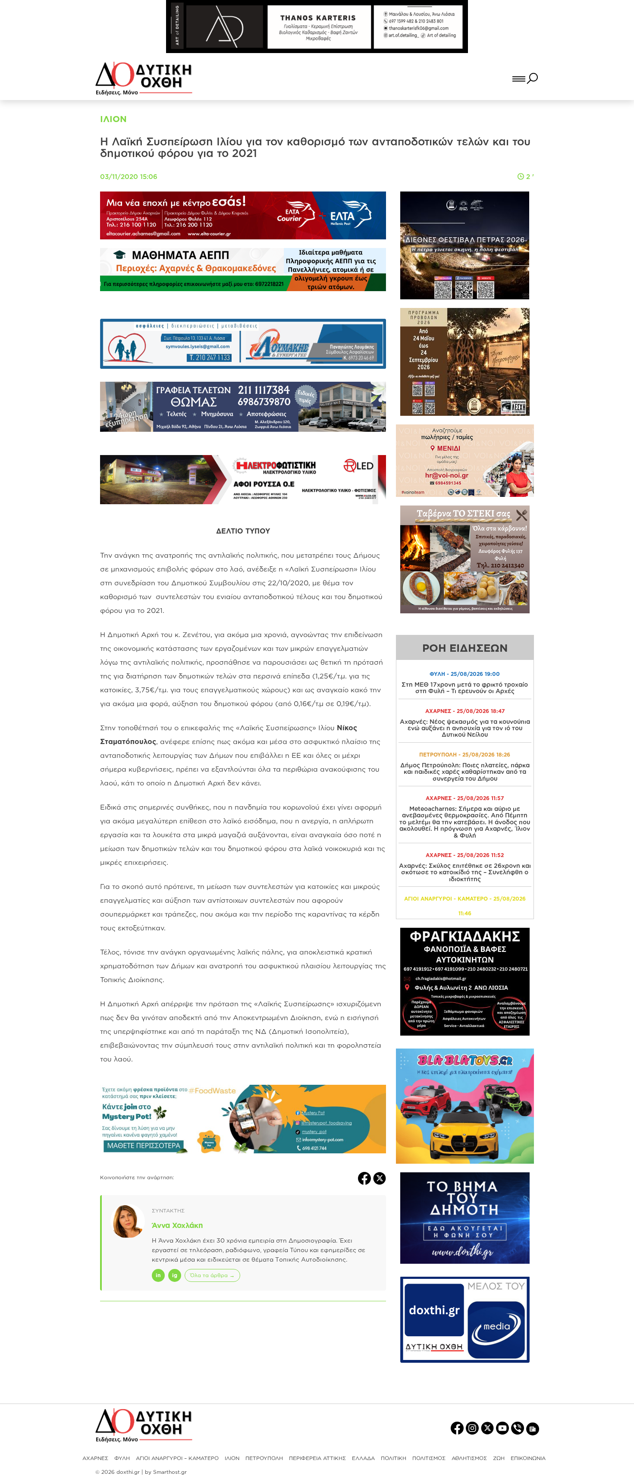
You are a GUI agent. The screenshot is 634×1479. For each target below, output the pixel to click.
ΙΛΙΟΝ (232, 1458)
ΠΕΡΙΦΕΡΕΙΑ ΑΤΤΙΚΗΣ (317, 1458)
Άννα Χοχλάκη (177, 1225)
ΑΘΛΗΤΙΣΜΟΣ (469, 1458)
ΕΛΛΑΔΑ (363, 1458)
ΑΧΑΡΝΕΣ (95, 1458)
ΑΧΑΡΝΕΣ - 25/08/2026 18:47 (465, 711)
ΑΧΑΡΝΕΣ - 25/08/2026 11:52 (465, 855)
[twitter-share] (379, 1177)
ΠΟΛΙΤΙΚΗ (393, 1458)
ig (174, 1275)
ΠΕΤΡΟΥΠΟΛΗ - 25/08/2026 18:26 (464, 754)
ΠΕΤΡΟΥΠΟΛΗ (264, 1458)
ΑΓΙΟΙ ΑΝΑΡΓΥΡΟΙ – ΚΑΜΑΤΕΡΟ (177, 1458)
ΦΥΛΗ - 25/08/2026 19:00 (465, 674)
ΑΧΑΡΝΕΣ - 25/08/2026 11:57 (465, 798)
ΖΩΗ (499, 1458)
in (158, 1275)
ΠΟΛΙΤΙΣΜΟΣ (429, 1458)
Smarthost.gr (170, 1472)
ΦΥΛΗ (122, 1458)
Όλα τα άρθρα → (212, 1275)
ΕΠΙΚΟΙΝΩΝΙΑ (528, 1458)
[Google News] (532, 1428)
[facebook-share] (365, 1177)
